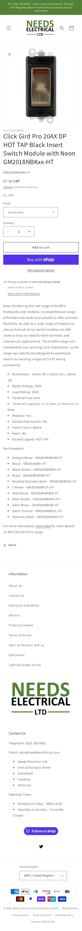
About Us (15, 586)
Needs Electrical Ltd (24, 908)
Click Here (43, 526)
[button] (9, 28)
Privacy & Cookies (21, 625)
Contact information (43, 921)
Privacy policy (21, 915)
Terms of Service (20, 635)
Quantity (8, 223)
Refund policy (70, 908)
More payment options (41, 270)
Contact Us (16, 596)
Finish (6, 203)
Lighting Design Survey (25, 665)
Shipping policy (64, 915)
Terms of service (42, 915)
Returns (14, 615)
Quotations (17, 655)
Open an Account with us (26, 645)
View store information (24, 294)
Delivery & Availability (24, 605)
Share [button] (12, 545)
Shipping (7, 187)
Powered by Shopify (47, 908)
